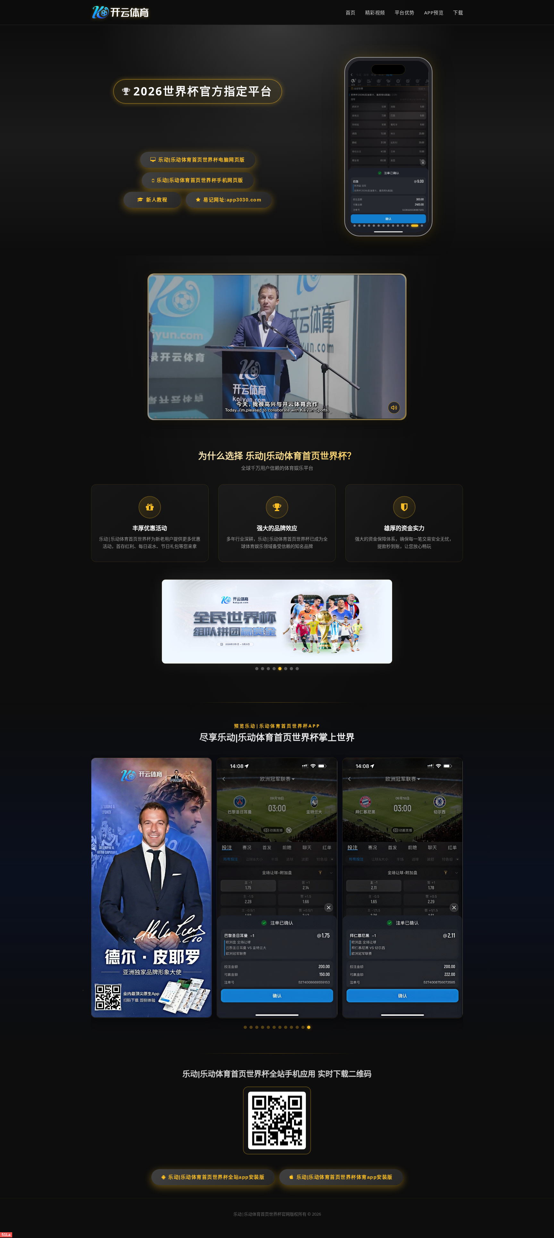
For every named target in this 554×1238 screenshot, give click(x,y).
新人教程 (156, 199)
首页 (351, 12)
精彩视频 (375, 12)
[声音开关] (394, 408)
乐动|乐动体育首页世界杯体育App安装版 (345, 1177)
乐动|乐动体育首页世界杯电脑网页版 (201, 159)
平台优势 (405, 12)
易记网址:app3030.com (232, 199)
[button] (245, 1027)
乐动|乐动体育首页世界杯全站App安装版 (216, 1177)
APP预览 (434, 12)
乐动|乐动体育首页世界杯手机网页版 (200, 180)
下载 (458, 12)
